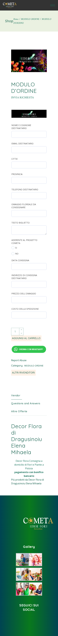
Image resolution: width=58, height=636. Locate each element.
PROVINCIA (16, 174)
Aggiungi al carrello (26, 338)
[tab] (18, 395)
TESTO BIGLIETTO (20, 222)
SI (16, 247)
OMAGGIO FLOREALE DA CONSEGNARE (23, 206)
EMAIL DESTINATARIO (22, 143)
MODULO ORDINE (33, 365)
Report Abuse (18, 360)
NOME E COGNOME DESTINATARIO (21, 127)
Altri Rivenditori (23, 372)
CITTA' (14, 158)
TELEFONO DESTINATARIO (24, 189)
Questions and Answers (25, 403)
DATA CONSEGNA (20, 260)
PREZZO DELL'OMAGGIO (23, 293)
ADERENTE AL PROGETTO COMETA (24, 241)
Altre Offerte (19, 411)
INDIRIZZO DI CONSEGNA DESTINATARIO (24, 277)
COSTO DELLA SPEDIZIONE (25, 308)
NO (16, 253)
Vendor (15, 395)
